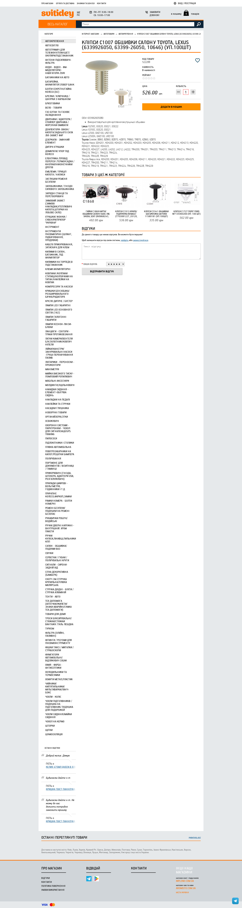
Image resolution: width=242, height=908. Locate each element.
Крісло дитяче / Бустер (59, 301)
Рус (78, 15)
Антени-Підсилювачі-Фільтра (58, 61)
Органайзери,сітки (56, 416)
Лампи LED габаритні (57, 305)
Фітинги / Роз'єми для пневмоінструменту (58, 641)
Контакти (101, 3)
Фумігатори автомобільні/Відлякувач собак (56, 657)
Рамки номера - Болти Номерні (58, 502)
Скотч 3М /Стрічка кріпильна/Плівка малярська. (56, 582)
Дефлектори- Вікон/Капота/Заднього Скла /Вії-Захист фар (59, 132)
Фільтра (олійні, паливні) (54, 634)
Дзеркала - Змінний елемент (57, 141)
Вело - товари (53, 107)
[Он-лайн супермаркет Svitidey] (57, 14)
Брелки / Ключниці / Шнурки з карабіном (57, 97)
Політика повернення (53, 885)
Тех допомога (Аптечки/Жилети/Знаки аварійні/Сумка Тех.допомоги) (58, 605)
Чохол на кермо (54, 721)
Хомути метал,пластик (59, 679)
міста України (182, 892)
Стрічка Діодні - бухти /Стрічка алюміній (59, 591)
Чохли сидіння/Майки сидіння (58, 715)
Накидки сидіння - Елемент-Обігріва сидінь (56, 392)
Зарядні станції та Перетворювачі (56, 195)
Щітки (49, 730)
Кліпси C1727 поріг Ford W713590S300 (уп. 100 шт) (186, 212)
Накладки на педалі (57, 399)
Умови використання (52, 889)
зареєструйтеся (140, 240)
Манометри (52, 369)
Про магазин (47, 3)
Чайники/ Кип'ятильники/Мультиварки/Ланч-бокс (57, 688)
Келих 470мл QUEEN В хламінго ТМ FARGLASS (61, 766)
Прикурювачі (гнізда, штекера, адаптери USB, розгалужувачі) (59, 476)
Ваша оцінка (90, 264)
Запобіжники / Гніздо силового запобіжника (59, 187)
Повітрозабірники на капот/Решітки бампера (59, 453)
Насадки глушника (57, 408)
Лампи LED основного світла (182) (58, 311)
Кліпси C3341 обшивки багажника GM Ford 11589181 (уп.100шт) (156, 213)
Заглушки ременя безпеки (56, 180)
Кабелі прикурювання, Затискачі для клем (59, 246)
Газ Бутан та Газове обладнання (57, 113)
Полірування (53, 458)
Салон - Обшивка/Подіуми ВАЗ (56, 547)
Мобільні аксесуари (57, 380)
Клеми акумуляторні (57, 269)
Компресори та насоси (59, 286)
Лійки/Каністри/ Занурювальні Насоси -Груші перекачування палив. (59, 353)
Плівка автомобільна (58, 447)
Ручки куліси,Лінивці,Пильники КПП (60, 538)
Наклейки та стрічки (57, 403)
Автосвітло (52, 45)
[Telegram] (89, 878)
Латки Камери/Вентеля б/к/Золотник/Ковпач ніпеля (59, 341)
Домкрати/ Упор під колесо (57, 152)
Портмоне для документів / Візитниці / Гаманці (59, 465)
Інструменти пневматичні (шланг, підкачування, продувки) (58, 235)
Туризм (49, 628)
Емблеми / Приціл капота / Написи (55, 173)
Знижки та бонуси (85, 3)
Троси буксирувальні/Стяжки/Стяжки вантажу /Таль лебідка (59, 621)
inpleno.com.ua (185, 880)
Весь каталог (58, 24)
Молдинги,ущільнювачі (59, 385)
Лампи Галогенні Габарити (55, 318)
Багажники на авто (57, 77)
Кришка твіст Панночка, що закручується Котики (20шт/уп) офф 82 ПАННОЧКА (61, 789)
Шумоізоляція (54, 734)
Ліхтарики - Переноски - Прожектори (59, 363)
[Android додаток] (96, 878)
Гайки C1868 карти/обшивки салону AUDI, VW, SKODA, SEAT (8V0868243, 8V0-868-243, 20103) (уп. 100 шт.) (96, 213)
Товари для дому (55, 614)
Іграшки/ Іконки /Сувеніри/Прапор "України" (56, 219)
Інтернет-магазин (90, 33)
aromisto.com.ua (186, 888)
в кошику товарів (185, 13)
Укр (78, 12)
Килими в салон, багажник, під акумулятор (55, 254)
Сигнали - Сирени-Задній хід (56, 566)
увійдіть (125, 240)
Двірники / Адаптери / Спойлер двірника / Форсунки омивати (58, 122)
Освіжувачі (52, 421)
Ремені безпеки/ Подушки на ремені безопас (57, 510)
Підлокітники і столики (59, 442)
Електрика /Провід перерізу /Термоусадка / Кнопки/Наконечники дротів (59, 163)
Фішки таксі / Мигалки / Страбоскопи (59, 649)
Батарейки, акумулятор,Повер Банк (59, 83)
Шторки (50, 725)
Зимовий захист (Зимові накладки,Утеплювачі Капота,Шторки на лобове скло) (58, 206)
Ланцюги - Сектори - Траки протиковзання (58, 333)
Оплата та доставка (65, 3)
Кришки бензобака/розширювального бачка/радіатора (57, 293)
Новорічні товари (56, 412)
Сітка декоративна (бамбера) (56, 573)
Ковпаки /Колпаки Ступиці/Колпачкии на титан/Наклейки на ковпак (59, 278)
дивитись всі (195, 837)
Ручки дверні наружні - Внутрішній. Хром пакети (59, 528)
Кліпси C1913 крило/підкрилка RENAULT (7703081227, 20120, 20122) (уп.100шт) (126, 213)
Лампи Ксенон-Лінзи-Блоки (58, 325)
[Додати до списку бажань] (197, 60)
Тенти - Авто (52, 596)
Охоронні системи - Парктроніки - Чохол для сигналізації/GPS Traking (58, 430)
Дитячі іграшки (54, 146)
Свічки (49, 553)
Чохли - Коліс (53, 696)
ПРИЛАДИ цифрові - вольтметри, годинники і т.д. (56, 486)
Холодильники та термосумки (56, 673)
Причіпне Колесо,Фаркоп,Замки (58, 495)
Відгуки (45, 878)
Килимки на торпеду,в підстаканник (59, 263)
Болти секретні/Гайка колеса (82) (58, 90)
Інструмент (52, 226)
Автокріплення (54, 41)
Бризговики (52, 103)
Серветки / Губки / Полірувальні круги (57, 559)
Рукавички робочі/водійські (56, 519)
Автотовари (109, 33)
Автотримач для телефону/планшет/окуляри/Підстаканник (59, 52)
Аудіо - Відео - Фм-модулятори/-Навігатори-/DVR (56, 70)
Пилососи (51, 438)
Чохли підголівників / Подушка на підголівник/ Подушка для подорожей (59, 705)
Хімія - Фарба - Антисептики (53, 666)
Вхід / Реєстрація (187, 3)
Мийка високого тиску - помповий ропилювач (59, 375)
